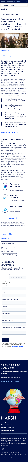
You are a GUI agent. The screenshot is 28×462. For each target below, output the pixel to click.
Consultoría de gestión (7, 430)
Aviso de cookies (12, 454)
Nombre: (4, 285)
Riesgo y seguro (5, 422)
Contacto (4, 58)
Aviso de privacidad (15, 452)
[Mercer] (6, 9)
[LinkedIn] (3, 449)
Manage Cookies (22, 454)
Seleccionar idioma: (14, 275)
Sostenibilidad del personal (9, 254)
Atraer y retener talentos (8, 251)
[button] (26, 2)
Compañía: (5, 306)
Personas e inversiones (7, 427)
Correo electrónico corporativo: (10, 299)
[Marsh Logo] (8, 418)
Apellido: (4, 292)
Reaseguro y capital (6, 424)
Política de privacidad (17, 346)
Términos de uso (5, 452)
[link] (2, 51)
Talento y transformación (7, 14)
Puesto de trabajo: (7, 320)
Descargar (10, 58)
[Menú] (25, 9)
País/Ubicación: (6, 313)
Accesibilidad (4, 454)
